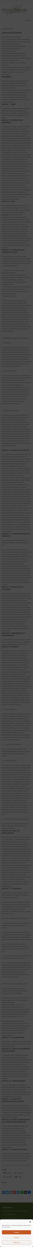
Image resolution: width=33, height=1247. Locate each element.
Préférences (16, 1242)
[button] (30, 1222)
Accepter (16, 1232)
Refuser (16, 1237)
